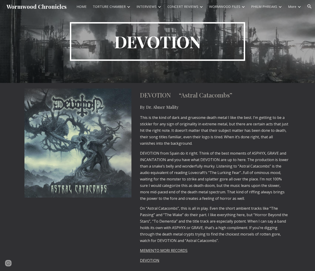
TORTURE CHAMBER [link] (109, 6)
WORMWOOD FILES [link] (224, 6)
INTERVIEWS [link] (147, 6)
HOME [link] (82, 6)
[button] (309, 6)
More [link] (292, 6)
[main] (157, 41)
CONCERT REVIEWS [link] (182, 6)
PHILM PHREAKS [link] (264, 6)
